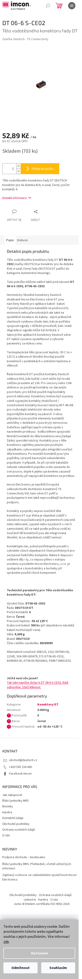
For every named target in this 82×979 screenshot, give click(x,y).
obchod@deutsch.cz (23, 760)
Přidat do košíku (43, 168)
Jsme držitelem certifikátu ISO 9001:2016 (41, 904)
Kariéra (7, 812)
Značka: (25, 39)
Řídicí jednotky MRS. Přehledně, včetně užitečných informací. (36, 866)
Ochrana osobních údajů (18, 829)
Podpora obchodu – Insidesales (23, 857)
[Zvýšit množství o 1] (18, 166)
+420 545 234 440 (20, 767)
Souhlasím (58, 967)
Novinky (7, 806)
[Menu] (71, 5)
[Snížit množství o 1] (18, 171)
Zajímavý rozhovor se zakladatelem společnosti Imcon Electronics (39, 877)
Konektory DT (47, 704)
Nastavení (39, 953)
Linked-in (30, 899)
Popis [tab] (10, 240)
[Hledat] (47, 5)
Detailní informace (14, 198)
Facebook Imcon (20, 773)
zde (6, 941)
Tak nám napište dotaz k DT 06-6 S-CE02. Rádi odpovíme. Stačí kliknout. (37, 684)
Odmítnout (20, 967)
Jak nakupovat (12, 795)
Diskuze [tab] (22, 240)
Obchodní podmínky (16, 824)
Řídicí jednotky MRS (15, 800)
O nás (6, 835)
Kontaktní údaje (12, 818)
